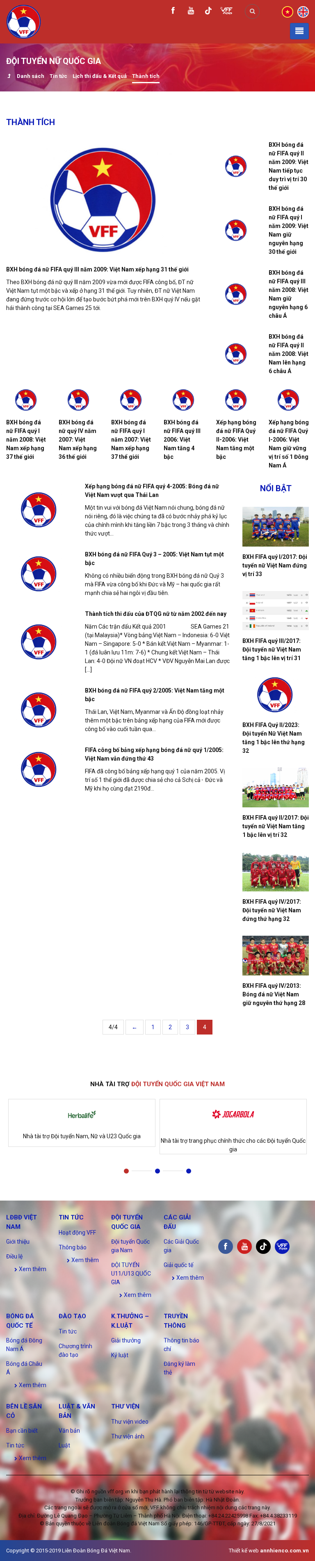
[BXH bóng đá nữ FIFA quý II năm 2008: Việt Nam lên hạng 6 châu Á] (236, 354)
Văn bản (69, 1430)
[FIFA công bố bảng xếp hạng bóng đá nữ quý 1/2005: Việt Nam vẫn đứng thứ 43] (39, 769)
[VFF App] (226, 11)
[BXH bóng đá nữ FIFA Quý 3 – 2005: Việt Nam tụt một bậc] (39, 574)
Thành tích (146, 76)
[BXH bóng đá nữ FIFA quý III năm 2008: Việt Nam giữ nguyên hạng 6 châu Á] (236, 294)
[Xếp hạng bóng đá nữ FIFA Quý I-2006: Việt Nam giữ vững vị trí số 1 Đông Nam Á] (289, 400)
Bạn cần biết (22, 1430)
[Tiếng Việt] (287, 11)
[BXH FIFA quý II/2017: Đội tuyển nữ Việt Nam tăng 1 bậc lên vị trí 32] (275, 787)
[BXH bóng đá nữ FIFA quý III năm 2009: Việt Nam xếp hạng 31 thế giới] (105, 200)
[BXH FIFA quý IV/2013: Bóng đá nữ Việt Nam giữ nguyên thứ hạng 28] (275, 955)
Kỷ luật (119, 1355)
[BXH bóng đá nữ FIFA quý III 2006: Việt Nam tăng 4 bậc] (184, 400)
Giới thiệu (18, 1241)
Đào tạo (72, 1316)
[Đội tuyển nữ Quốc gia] (8, 77)
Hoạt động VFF (77, 1232)
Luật (64, 1445)
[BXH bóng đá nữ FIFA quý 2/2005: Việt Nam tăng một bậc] (39, 710)
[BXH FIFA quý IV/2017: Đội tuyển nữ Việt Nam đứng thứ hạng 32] (275, 871)
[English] (303, 11)
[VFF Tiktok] (208, 12)
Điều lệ (14, 1256)
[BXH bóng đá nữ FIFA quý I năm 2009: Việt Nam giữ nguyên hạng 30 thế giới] (236, 230)
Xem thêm (32, 1269)
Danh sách (30, 76)
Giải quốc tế (178, 1265)
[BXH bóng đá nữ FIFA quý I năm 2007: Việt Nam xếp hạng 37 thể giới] (131, 400)
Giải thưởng (126, 1340)
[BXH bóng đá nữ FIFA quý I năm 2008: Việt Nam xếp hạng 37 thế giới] (26, 400)
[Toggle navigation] (299, 31)
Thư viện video (129, 1421)
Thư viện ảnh (127, 1436)
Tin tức (58, 76)
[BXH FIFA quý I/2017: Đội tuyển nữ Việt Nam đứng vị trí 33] (275, 527)
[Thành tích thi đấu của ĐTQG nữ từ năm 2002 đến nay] (39, 642)
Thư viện (125, 1406)
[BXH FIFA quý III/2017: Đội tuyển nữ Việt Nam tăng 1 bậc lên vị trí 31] (275, 611)
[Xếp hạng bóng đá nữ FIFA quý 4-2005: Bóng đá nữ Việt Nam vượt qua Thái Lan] (39, 510)
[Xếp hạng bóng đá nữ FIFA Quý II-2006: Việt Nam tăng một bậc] (236, 400)
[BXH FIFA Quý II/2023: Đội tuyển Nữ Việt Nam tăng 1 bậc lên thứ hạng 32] (275, 695)
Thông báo (73, 1247)
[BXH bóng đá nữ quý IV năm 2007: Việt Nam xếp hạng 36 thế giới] (79, 400)
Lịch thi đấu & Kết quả (100, 76)
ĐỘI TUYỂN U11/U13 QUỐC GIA (131, 1273)
